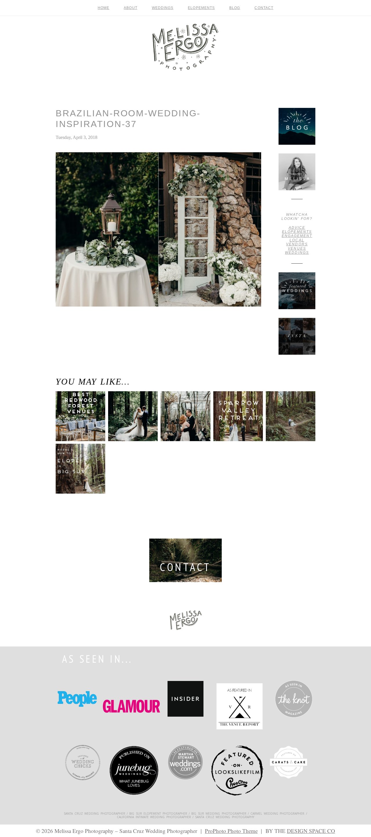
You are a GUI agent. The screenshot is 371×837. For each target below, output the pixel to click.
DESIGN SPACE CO (311, 830)
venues (297, 249)
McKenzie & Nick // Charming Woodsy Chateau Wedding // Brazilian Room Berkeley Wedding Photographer (83, 334)
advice (297, 228)
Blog (234, 8)
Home (103, 8)
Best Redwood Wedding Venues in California (75, 420)
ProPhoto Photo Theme (231, 830)
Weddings (163, 8)
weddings (297, 253)
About (130, 8)
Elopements (201, 8)
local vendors (297, 242)
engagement (297, 236)
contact (263, 8)
